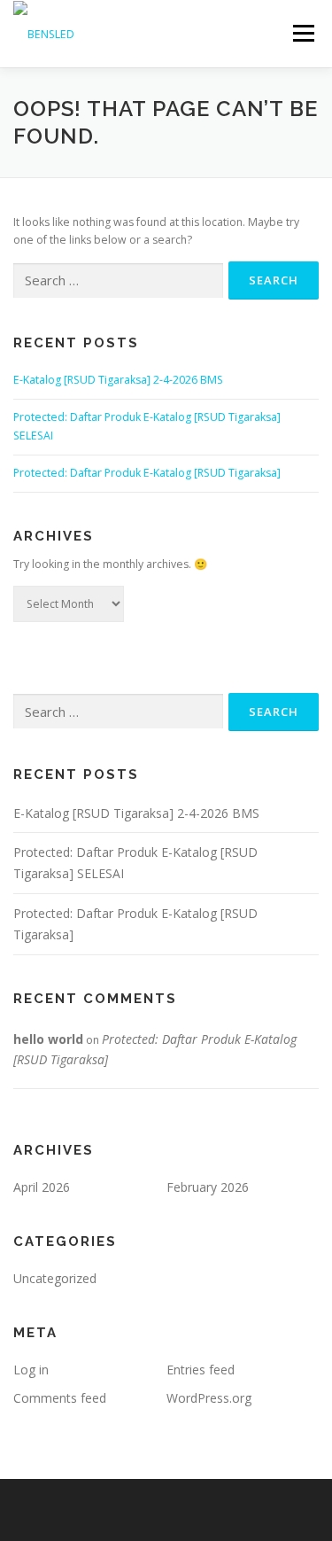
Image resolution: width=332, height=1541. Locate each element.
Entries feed (200, 1369)
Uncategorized (55, 1278)
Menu (302, 33)
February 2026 (207, 1187)
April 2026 (41, 1187)
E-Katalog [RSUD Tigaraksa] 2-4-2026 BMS (118, 379)
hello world (48, 1039)
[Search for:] (118, 281)
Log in (31, 1369)
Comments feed (59, 1397)
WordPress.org (208, 1397)
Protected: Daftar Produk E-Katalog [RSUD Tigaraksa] (147, 472)
